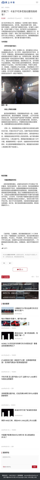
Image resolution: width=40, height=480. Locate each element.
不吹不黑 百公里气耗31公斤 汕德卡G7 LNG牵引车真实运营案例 (19, 378)
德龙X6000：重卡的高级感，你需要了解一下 (26, 334)
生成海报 (6, 277)
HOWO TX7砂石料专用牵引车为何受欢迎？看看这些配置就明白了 (19, 344)
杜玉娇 (3, 18)
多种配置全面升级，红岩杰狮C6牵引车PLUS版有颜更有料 (19, 394)
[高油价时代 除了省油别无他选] (7, 413)
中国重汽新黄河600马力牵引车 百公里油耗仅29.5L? (18, 436)
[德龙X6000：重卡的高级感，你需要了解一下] (7, 336)
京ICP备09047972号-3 (10, 477)
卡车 (4, 263)
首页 (2, 7)
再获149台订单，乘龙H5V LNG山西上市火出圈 (18, 420)
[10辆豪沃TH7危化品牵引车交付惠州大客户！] (7, 311)
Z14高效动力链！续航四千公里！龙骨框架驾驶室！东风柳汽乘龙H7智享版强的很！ (18, 361)
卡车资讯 (26, 18)
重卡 (31, 18)
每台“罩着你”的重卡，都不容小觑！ (14, 318)
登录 (4, 467)
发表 (34, 467)
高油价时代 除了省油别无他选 (26, 410)
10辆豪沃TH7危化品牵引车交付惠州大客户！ (26, 309)
